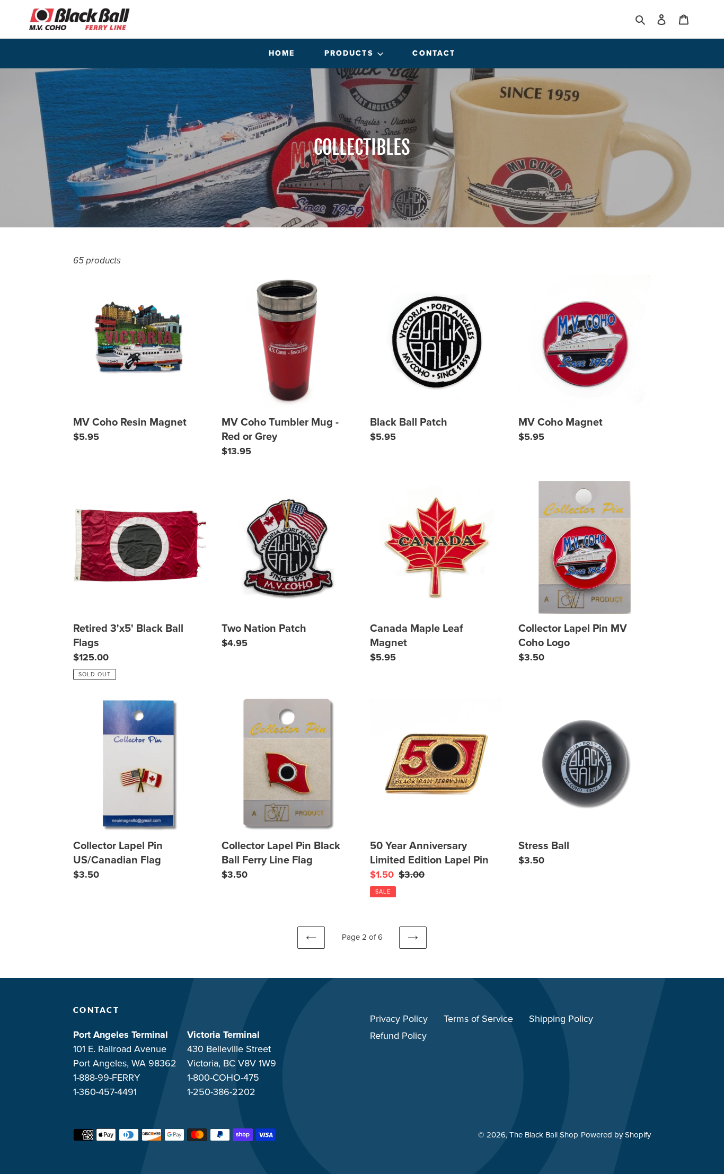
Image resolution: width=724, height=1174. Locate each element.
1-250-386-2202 (221, 1092)
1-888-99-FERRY (106, 1077)
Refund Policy (398, 1036)
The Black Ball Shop (543, 1135)
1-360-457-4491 (105, 1092)
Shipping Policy (561, 1019)
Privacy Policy (399, 1019)
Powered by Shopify (616, 1135)
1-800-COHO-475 (223, 1077)
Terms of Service (478, 1019)
